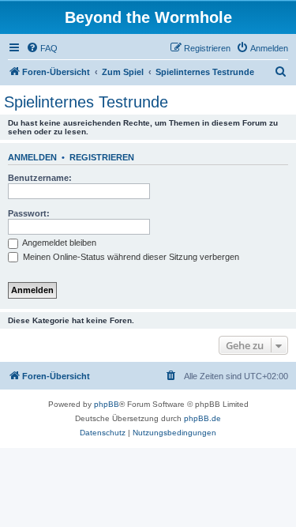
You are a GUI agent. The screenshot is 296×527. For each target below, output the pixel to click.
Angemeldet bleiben (58, 242)
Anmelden (32, 157)
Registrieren (101, 157)
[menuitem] (42, 48)
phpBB (106, 404)
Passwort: (29, 213)
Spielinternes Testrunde (86, 102)
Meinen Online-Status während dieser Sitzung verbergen (130, 257)
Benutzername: (40, 178)
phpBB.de (202, 418)
